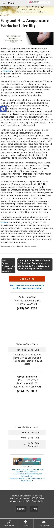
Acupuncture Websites (21, 495)
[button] (3, 109)
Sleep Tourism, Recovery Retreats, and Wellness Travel (27, 475)
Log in (34, 508)
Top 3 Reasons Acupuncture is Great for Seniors (8, 266)
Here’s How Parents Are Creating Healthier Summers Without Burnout (27, 470)
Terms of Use (25, 501)
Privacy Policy (37, 501)
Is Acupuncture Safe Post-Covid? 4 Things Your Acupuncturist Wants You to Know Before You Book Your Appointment (34, 264)
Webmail (21, 508)
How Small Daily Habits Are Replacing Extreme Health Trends (27, 479)
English (35, 2)
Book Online (27, 278)
